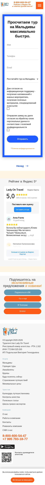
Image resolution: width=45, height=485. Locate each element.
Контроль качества (11, 397)
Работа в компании (11, 418)
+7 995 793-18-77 (15, 439)
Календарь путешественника (15, 393)
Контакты (6, 422)
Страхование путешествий (15, 380)
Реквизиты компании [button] (12, 426)
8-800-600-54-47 (22, 2)
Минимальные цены (11, 384)
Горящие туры (9, 366)
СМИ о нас (7, 430)
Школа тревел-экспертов (14, 404)
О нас (5, 414)
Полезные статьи (10, 400)
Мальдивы (7, 363)
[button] (22, 299)
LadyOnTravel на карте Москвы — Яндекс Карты (22, 259)
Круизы (5, 373)
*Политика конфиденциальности (22, 148)
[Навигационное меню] (39, 5)
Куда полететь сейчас (12, 377)
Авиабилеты (8, 370)
